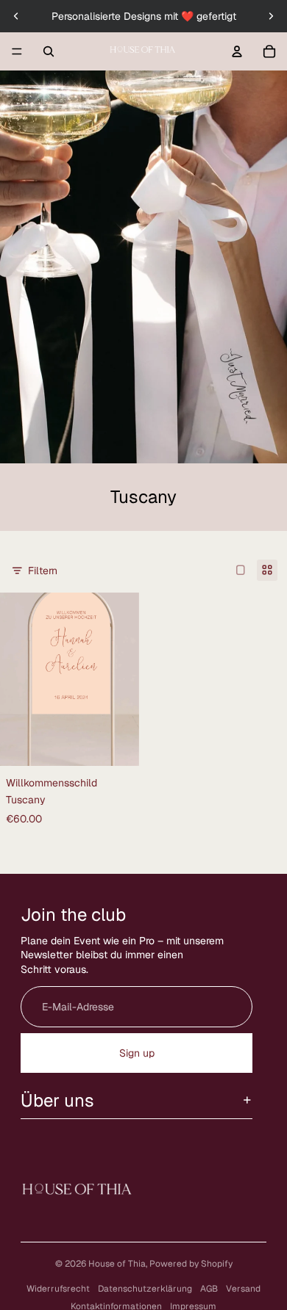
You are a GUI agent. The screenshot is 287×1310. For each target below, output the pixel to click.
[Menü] (17, 51)
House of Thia (117, 1264)
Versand (243, 1289)
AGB (209, 1289)
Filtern (42, 570)
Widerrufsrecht (58, 1289)
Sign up (137, 1053)
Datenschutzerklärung (145, 1289)
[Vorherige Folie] (16, 16)
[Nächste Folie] (271, 16)
